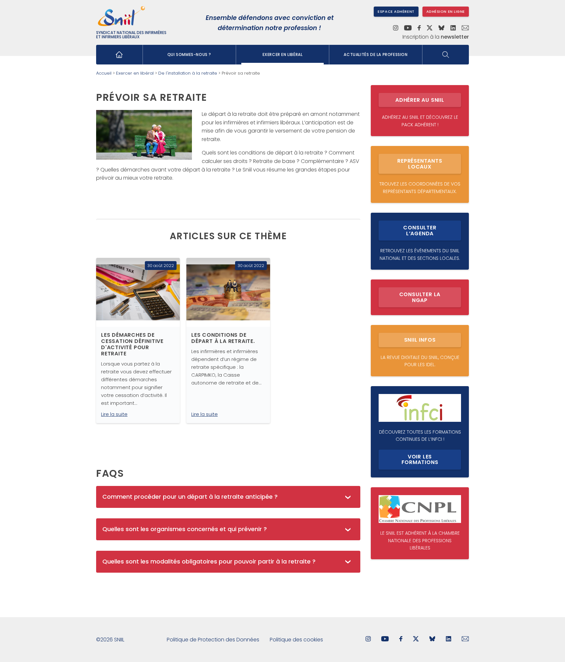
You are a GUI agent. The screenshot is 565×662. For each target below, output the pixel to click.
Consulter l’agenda (419, 230)
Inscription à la (435, 37)
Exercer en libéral (283, 54)
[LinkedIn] (453, 28)
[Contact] (465, 28)
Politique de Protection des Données (213, 639)
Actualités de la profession (375, 54)
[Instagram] (395, 28)
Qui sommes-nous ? (189, 54)
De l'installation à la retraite (187, 73)
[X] (430, 28)
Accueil (103, 73)
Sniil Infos (420, 340)
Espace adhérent (396, 11)
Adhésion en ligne (445, 11)
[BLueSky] (432, 639)
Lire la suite (114, 414)
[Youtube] (408, 28)
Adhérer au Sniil (419, 100)
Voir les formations (420, 459)
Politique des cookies (296, 639)
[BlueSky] (441, 28)
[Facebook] (419, 28)
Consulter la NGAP (420, 297)
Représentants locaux (419, 163)
